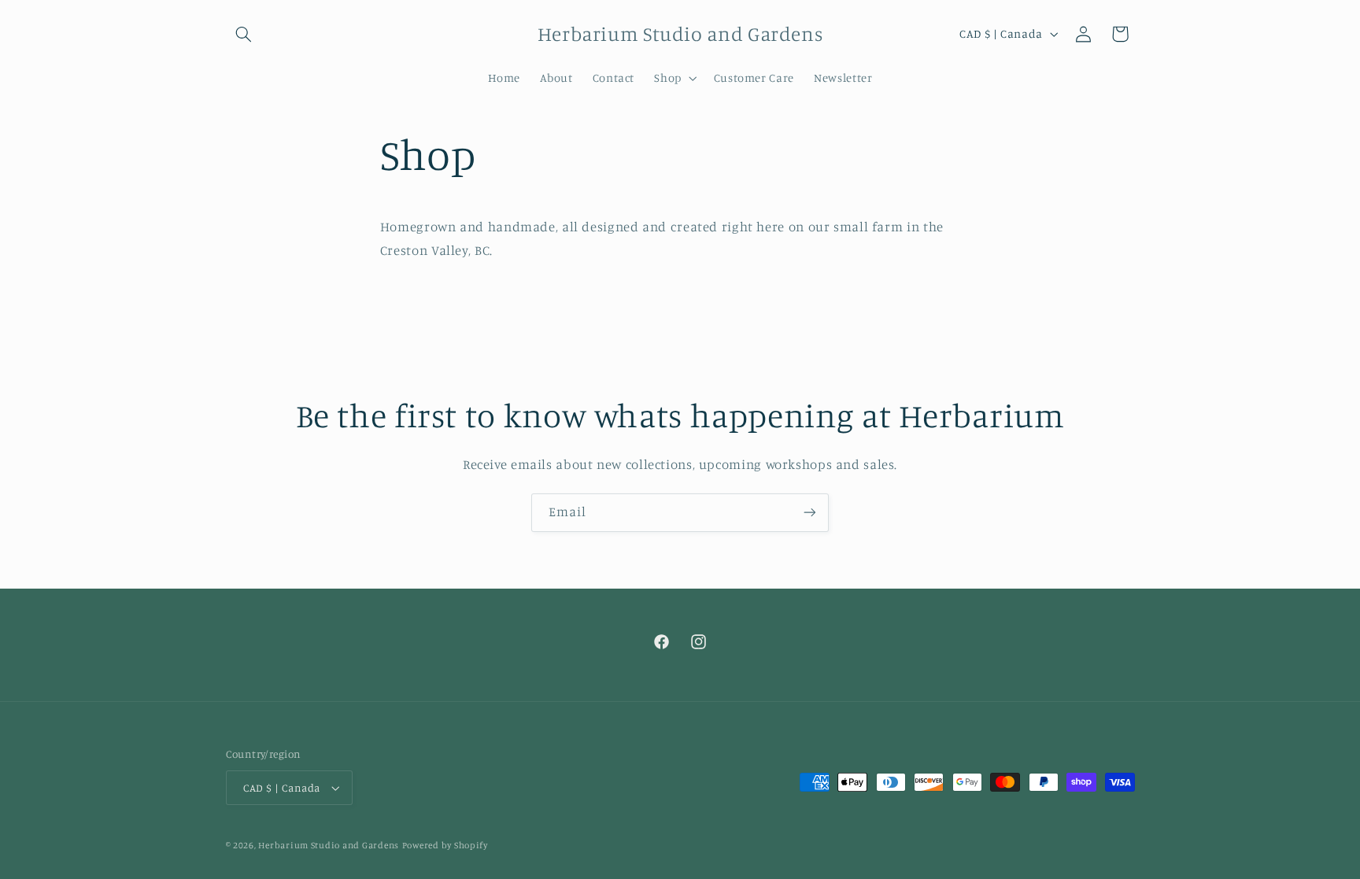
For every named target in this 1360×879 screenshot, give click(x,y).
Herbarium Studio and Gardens (328, 845)
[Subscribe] (810, 512)
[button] (244, 34)
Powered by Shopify (445, 845)
